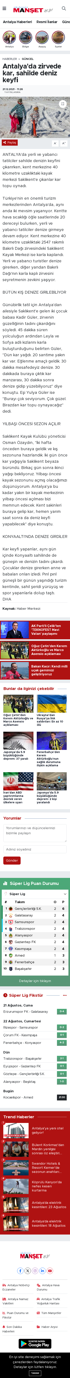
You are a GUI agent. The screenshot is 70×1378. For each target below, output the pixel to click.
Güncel (28, 59)
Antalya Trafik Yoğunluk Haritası (48, 1301)
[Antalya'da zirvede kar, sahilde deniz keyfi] (35, 117)
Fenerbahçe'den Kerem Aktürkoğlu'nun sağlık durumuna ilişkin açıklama (48, 759)
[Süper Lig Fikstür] (65, 995)
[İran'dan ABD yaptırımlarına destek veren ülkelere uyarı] (18, 781)
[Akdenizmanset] (33, 8)
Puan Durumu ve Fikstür (16, 1315)
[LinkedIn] (42, 1271)
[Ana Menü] (4, 8)
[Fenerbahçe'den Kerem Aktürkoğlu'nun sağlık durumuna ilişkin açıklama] (52, 740)
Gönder (12, 860)
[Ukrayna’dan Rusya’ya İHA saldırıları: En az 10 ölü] (52, 703)
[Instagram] (35, 1271)
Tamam (35, 1373)
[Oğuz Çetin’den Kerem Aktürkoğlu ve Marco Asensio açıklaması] (18, 703)
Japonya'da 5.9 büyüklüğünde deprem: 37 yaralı (15, 755)
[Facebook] (20, 1271)
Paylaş (12, 142)
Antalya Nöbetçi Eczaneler (16, 1287)
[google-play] (35, 1344)
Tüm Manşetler (51, 1313)
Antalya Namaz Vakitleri (16, 1301)
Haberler (10, 59)
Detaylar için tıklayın (35, 981)
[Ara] (63, 8)
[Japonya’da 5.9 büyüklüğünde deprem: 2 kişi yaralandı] (52, 781)
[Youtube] (50, 1271)
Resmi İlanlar (47, 22)
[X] (27, 1271)
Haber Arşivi (50, 1327)
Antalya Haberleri (17, 22)
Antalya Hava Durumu (48, 1287)
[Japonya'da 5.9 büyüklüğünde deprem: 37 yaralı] (18, 740)
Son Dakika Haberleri (12, 1329)
